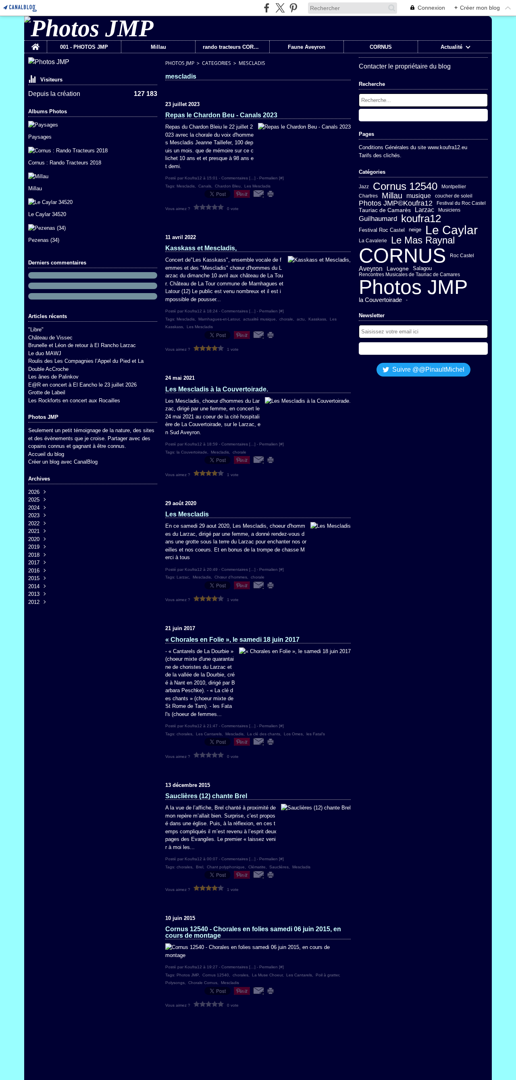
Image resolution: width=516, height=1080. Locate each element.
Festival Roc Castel (382, 230)
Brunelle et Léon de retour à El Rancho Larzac (82, 345)
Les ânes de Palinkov (53, 377)
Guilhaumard (378, 218)
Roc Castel (462, 255)
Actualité (451, 47)
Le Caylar (451, 230)
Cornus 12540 (405, 186)
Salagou (422, 268)
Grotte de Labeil (46, 392)
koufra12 (421, 218)
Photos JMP (179, 63)
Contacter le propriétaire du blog (405, 66)
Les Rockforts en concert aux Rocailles (74, 400)
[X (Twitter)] (280, 7)
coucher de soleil (453, 196)
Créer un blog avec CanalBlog (63, 462)
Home (35, 43)
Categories (216, 63)
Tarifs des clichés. (380, 155)
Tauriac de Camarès (385, 210)
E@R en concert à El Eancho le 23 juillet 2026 (82, 385)
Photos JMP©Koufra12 (396, 203)
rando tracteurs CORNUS (232, 47)
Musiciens (449, 210)
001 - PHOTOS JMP (84, 47)
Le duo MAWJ (44, 353)
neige (415, 230)
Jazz (364, 186)
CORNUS (381, 47)
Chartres (368, 196)
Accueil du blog (46, 454)
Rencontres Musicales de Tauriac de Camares (409, 274)
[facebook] (267, 7)
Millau (158, 47)
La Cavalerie (373, 240)
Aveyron (371, 269)
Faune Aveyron (306, 47)
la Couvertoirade (380, 300)
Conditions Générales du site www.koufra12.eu (413, 147)
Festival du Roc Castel (461, 203)
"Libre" (36, 330)
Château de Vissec (50, 338)
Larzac (424, 210)
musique (418, 196)
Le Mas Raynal (423, 241)
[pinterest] (293, 7)
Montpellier (453, 186)
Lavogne (398, 269)
